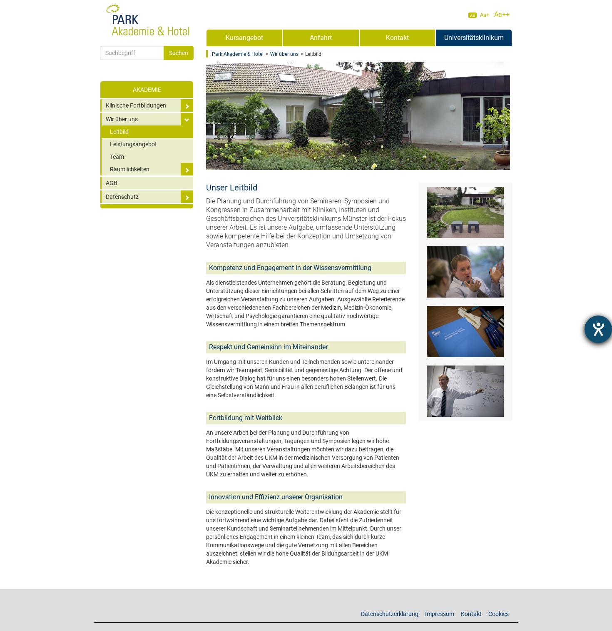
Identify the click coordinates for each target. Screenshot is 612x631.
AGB (111, 183)
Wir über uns (122, 119)
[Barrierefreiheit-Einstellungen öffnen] (598, 329)
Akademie (147, 89)
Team (117, 156)
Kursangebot (244, 38)
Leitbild (119, 131)
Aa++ (502, 14)
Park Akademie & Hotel (238, 54)
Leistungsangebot (133, 144)
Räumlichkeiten (129, 169)
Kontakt (397, 38)
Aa (472, 15)
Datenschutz (122, 196)
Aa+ (484, 15)
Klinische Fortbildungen (136, 105)
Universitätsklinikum (474, 38)
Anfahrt (321, 38)
